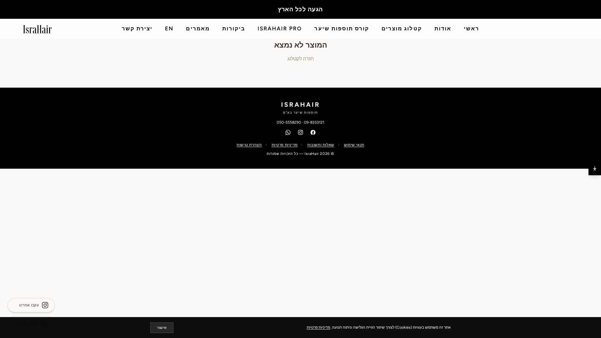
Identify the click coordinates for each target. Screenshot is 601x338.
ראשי (471, 28)
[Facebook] (313, 132)
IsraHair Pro (280, 28)
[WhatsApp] (287, 132)
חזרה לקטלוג (300, 59)
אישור (162, 327)
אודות (442, 28)
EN (169, 28)
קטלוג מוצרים (402, 28)
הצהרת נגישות (249, 145)
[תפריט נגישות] (594, 169)
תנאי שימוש (354, 145)
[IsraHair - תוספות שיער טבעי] (37, 29)
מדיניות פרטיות (285, 145)
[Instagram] (300, 132)
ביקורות (233, 28)
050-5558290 (289, 122)
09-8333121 (314, 122)
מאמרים (197, 28)
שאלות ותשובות (320, 145)
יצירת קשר (137, 28)
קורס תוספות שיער (341, 28)
